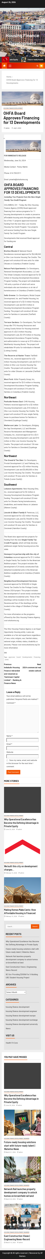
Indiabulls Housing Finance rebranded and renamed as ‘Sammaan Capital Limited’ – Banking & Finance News (12, 673)
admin (8, 128)
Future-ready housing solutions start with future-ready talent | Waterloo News (20, 1145)
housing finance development (13, 108)
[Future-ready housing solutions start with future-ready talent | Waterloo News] (22, 1123)
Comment (10, 703)
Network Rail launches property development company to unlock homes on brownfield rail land (22, 959)
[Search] (37, 66)
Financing (37, 657)
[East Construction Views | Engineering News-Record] (22, 1216)
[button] (10, 66)
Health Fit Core (12, 1043)
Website (9, 752)
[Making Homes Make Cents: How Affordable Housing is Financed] (22, 890)
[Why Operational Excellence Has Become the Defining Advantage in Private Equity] (22, 800)
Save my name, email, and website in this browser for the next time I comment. (21, 763)
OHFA (7, 660)
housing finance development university (22, 1024)
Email (9, 744)
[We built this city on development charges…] (22, 847)
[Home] (4, 66)
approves (12, 657)
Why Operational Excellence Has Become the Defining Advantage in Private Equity (21, 823)
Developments (27, 657)
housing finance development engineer (21, 1011)
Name (9, 736)
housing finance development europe (21, 1016)
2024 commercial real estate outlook (31, 667)
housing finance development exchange (22, 1020)
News (8, 1028)
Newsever (33, 1253)
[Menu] (10, 66)
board (19, 657)
